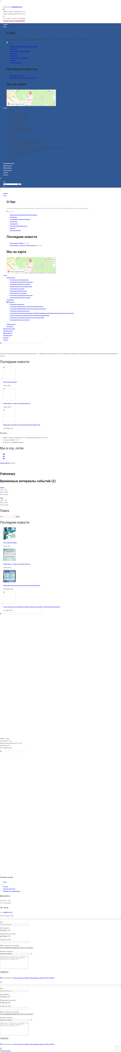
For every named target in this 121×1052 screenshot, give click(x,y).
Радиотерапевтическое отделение (18, 154)
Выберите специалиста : (7, 951)
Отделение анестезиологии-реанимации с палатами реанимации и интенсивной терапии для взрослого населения (38, 147)
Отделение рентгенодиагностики (18, 112)
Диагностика (13, 49)
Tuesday (2, 487)
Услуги (5, 108)
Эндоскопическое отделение (17, 126)
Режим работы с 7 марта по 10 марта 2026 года (23, 78)
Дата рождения (4, 928)
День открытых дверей (16, 75)
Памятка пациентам (15, 62)
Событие (7, 463)
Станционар (11, 135)
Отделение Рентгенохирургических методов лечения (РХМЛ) (25, 151)
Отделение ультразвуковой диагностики (20, 128)
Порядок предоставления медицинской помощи (24, 46)
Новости (5, 174)
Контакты (5, 172)
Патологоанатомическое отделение (19, 117)
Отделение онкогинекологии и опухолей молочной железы (25, 140)
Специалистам (14, 56)
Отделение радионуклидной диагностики (20, 115)
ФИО (1, 922)
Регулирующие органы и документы (20, 51)
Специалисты (8, 168)
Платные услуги (7, 170)
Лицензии (12, 60)
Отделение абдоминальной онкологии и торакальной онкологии (26, 142)
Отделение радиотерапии (16, 121)
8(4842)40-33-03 (17, 7)
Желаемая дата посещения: (8, 934)
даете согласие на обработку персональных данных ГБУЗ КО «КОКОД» (34, 978)
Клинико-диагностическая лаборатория (20, 119)
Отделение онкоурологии (16, 138)
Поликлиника (10, 133)
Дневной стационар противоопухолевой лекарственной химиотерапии (28, 149)
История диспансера (9, 889)
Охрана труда (14, 53)
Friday (1, 498)
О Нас (4, 26)
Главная (5, 24)
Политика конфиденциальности (19, 58)
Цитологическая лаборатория (17, 124)
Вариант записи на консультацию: (9, 945)
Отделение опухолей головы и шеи (18, 144)
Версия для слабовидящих (12, 891)
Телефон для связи (5, 939)
